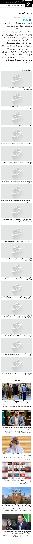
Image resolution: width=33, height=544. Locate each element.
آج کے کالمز (10, 5)
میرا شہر (30, 17)
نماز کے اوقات (12, 1)
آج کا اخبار (16, 5)
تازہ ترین (22, 5)
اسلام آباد (25, 17)
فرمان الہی (20, 1)
